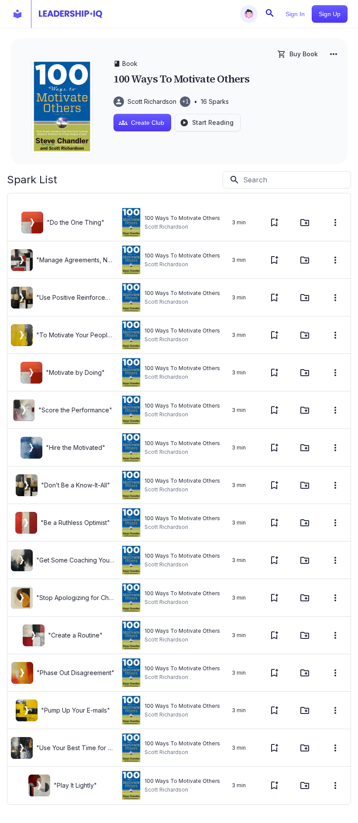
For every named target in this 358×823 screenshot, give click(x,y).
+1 (185, 101)
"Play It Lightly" (75, 785)
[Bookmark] (274, 222)
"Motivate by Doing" (75, 372)
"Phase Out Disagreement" (75, 672)
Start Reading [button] (213, 122)
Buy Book (303, 54)
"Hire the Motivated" (75, 447)
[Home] (70, 14)
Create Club (147, 122)
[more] (334, 54)
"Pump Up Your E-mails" (75, 710)
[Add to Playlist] (304, 222)
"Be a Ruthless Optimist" (75, 522)
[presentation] (32, 222)
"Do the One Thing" (75, 222)
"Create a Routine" (75, 635)
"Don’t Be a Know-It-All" (75, 485)
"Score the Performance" (75, 410)
